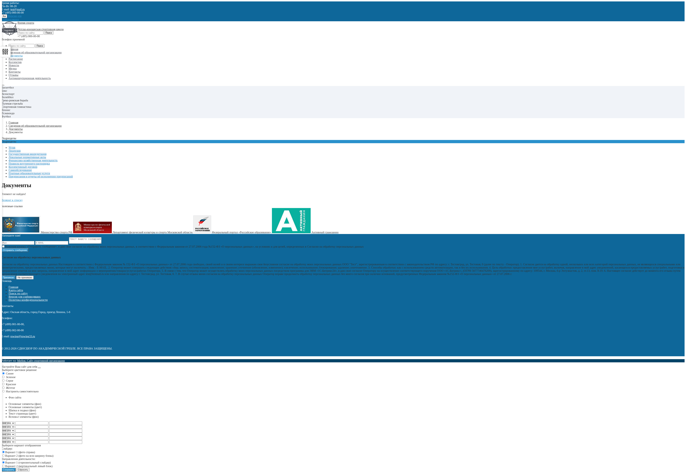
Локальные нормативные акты (27, 157)
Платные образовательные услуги (29, 173)
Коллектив (15, 62)
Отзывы (13, 75)
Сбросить (23, 469)
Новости (14, 65)
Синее (10, 373)
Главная (13, 49)
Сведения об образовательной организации (35, 52)
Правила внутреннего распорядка (29, 163)
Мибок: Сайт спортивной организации (41, 360)
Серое (9, 380)
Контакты (15, 71)
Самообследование (20, 170)
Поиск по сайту (18, 293)
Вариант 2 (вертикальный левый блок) (29, 466)
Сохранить (8, 469)
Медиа (13, 68)
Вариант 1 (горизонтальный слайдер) (28, 462)
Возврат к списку (12, 200)
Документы (16, 55)
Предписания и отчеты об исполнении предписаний (41, 176)
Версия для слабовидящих (25, 296)
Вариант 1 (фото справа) (20, 452)
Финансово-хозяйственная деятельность (33, 160)
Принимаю (8, 277)
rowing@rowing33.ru (22, 336)
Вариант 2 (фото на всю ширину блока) (29, 455)
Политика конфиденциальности (28, 299)
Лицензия (15, 150)
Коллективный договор (23, 166)
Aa (4, 16)
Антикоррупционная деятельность (30, 78)
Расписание (16, 58)
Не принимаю (25, 277)
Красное (11, 384)
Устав (12, 147)
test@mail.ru (17, 9)
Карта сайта (16, 290)
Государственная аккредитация (27, 154)
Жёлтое (10, 387)
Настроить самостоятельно (22, 391)
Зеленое (11, 377)
